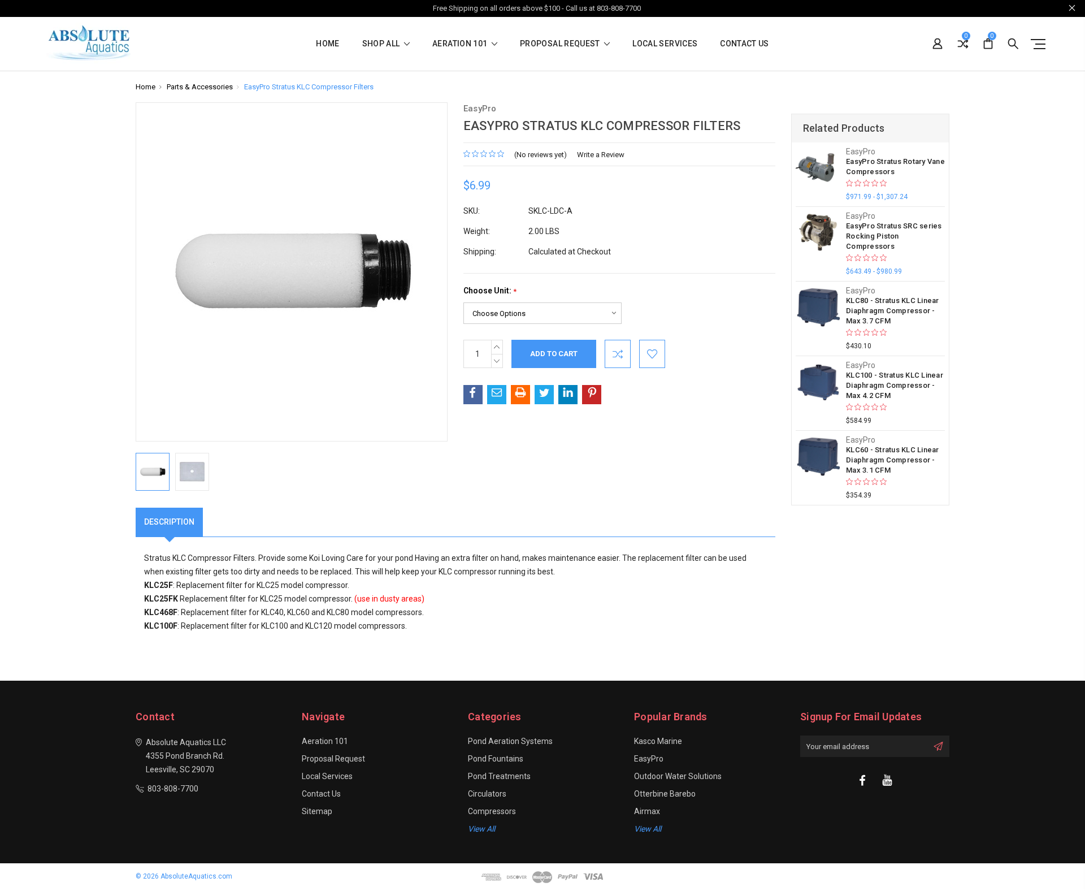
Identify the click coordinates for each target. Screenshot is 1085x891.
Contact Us (744, 44)
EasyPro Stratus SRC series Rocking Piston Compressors (894, 236)
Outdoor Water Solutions (678, 776)
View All (647, 828)
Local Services (664, 44)
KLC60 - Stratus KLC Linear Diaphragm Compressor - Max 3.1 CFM (892, 459)
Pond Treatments (499, 776)
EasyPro (648, 758)
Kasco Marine (658, 741)
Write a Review (600, 154)
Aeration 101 (460, 44)
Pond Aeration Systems (510, 741)
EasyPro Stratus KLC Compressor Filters (309, 87)
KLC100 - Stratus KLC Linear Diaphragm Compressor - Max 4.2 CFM (894, 385)
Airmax (647, 811)
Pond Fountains (495, 758)
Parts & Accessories (200, 87)
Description (169, 521)
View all (481, 828)
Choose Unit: (490, 291)
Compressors (492, 811)
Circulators (487, 793)
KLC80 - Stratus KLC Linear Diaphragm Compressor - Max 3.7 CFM (892, 310)
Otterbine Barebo (665, 793)
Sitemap (317, 811)
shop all (382, 44)
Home (327, 44)
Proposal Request (561, 44)
